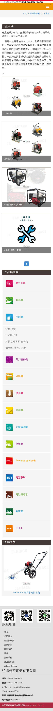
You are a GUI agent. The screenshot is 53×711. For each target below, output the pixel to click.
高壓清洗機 (21, 426)
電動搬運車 (21, 494)
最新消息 (8, 644)
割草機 (19, 300)
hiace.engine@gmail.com (19, 687)
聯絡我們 (8, 649)
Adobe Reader (10, 666)
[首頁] (23, 2)
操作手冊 (8, 657)
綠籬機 (19, 376)
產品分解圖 (9, 661)
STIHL (18, 528)
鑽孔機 (19, 393)
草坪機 (19, 443)
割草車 (19, 511)
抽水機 (46, 13)
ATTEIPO (39, 705)
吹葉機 (19, 410)
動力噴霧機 (21, 359)
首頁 (25, 13)
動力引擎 (20, 283)
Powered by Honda (25, 460)
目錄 (6, 653)
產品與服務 (35, 13)
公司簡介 (8, 636)
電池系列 (20, 477)
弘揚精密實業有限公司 (19, 671)
